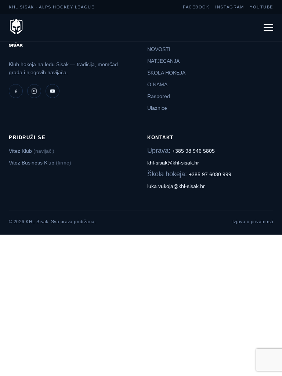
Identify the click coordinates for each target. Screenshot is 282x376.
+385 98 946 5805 (193, 151)
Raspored (158, 96)
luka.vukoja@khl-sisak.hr (176, 186)
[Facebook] (16, 91)
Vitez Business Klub (40, 163)
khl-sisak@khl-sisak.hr (173, 163)
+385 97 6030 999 (210, 174)
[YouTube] (52, 91)
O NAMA (157, 84)
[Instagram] (34, 91)
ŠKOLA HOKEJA (166, 73)
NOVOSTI (158, 49)
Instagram (229, 7)
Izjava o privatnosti (252, 221)
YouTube (261, 7)
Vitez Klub (31, 151)
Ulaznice (157, 108)
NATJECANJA (163, 61)
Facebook (196, 7)
